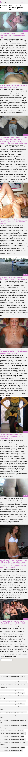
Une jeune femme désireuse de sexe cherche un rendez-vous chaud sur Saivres (13, 222)
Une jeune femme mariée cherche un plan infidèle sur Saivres (13, 86)
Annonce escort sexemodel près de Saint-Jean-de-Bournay (13, 686)
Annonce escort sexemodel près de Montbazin (12, 739)
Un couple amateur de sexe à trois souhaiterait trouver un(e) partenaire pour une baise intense (14, 351)
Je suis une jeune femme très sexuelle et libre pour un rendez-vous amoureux (12, 436)
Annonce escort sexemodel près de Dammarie (12, 747)
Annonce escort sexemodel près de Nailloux (12, 736)
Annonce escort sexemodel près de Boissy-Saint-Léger (13, 708)
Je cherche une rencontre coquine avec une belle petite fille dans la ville (13, 35)
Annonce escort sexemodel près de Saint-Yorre (13, 701)
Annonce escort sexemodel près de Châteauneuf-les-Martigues (13, 727)
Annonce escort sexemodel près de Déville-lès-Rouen (13, 678)
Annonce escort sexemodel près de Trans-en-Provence (12, 697)
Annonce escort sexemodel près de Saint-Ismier (13, 682)
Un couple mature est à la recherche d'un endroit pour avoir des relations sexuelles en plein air (13, 623)
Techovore (3, 2)
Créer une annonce (21, 2)
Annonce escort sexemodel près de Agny (11, 750)
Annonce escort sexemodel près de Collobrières (13, 712)
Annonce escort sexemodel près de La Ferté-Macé (12, 716)
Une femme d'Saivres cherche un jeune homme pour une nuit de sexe (13, 278)
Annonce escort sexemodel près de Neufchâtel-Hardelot (13, 743)
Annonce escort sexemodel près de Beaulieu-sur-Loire (13, 721)
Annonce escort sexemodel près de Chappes (12, 693)
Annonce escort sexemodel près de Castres (12, 690)
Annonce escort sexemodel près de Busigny (12, 730)
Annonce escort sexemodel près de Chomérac (12, 733)
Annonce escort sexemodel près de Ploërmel (12, 704)
